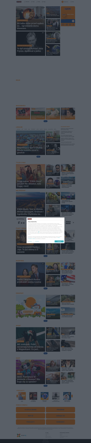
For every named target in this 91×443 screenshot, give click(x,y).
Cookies (33, 238)
